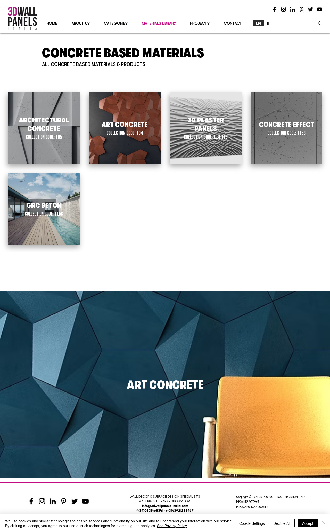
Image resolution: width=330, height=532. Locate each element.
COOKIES (262, 507)
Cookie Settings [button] (252, 523)
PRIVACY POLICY (245, 507)
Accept (307, 523)
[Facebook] (274, 9)
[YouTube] (319, 9)
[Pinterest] (301, 9)
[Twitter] (310, 9)
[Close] (324, 523)
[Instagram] (283, 9)
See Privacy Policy (172, 525)
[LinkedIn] (292, 9)
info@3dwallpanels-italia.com (165, 506)
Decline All (281, 523)
